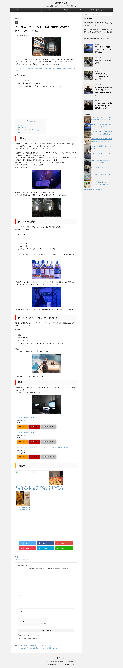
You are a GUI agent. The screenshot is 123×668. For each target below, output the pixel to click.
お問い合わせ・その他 (95, 10)
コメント (21, 572)
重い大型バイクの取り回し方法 (100, 167)
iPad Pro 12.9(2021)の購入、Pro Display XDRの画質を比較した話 (103, 105)
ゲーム (34, 10)
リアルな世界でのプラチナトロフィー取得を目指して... (61, 661)
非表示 (32, 121)
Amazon (22, 426)
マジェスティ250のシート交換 (100, 153)
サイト (20, 611)
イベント (19, 559)
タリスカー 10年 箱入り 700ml (25, 417)
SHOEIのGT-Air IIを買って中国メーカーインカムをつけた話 (103, 49)
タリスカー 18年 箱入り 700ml (25, 432)
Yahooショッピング (48, 426)
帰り (18, 132)
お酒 (80, 10)
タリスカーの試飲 (22, 127)
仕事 (49, 10)
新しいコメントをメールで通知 (29, 635)
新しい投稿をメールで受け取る (29, 638)
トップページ (18, 10)
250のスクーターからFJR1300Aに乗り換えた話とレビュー (103, 76)
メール (20, 603)
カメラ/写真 (64, 10)
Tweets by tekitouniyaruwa (93, 190)
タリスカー (26, 559)
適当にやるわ (61, 3)
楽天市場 (34, 426)
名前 (20, 595)
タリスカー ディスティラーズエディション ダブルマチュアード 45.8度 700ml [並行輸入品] (42, 447)
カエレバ (24, 420)
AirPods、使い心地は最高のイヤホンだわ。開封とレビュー (40, 648)
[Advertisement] (46, 103)
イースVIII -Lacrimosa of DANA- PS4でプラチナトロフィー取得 (41, 645)
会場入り (19, 125)
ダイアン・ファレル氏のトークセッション (30, 130)
